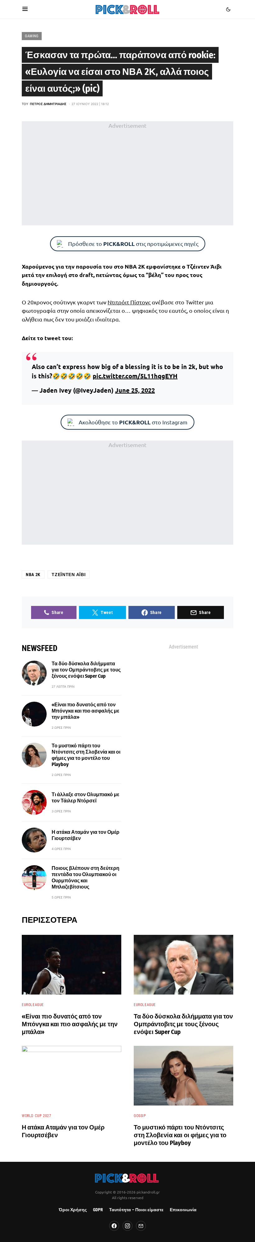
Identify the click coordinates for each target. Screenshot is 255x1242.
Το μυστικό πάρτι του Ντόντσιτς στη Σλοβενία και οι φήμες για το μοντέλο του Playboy (86, 755)
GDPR (98, 1209)
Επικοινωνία (183, 1209)
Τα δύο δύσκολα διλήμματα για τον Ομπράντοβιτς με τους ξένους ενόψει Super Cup (86, 670)
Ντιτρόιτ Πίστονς (129, 302)
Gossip (140, 1116)
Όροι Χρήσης (73, 1209)
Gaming (32, 36)
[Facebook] (114, 1226)
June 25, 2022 (135, 390)
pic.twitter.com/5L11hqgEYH (135, 376)
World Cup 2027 (36, 1116)
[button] (25, 9)
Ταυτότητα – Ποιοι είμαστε (136, 1209)
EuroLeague (33, 1005)
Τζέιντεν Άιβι (69, 574)
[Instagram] (127, 1226)
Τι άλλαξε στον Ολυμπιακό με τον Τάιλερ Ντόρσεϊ (85, 798)
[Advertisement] (127, 173)
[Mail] (141, 1226)
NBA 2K (33, 574)
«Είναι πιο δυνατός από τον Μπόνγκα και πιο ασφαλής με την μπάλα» (85, 711)
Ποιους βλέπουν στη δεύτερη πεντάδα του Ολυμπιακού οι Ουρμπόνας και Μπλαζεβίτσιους (85, 877)
